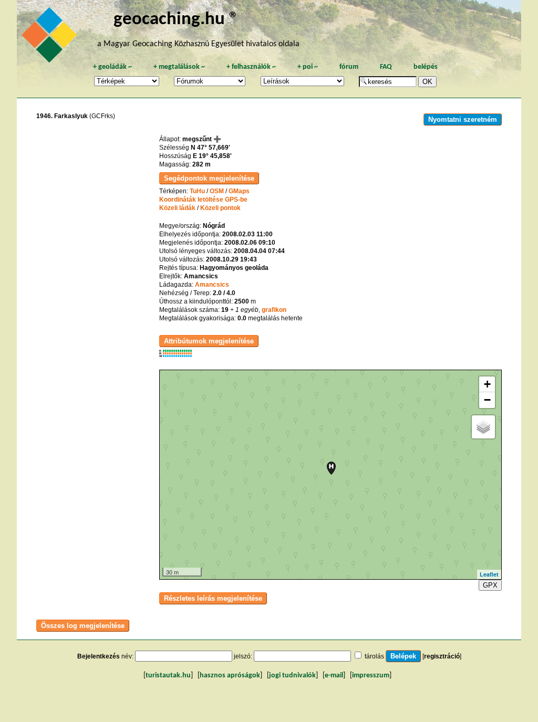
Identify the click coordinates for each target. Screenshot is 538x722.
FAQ (386, 67)
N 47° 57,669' (210, 147)
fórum (348, 67)
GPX (490, 585)
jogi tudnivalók (292, 675)
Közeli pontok (220, 208)
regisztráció (442, 656)
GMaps (239, 191)
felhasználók (251, 67)
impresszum (370, 675)
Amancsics (212, 284)
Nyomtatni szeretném (462, 119)
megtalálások (179, 67)
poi (308, 67)
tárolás (374, 656)
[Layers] (483, 426)
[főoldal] (50, 37)
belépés (425, 67)
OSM (217, 191)
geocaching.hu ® (176, 20)
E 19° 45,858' (212, 156)
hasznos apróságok (230, 675)
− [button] (487, 399)
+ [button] (487, 384)
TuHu (197, 191)
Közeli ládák (177, 208)
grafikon (274, 309)
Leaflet (489, 574)
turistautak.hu (168, 675)
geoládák (112, 67)
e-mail (334, 675)
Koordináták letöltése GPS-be (203, 199)
